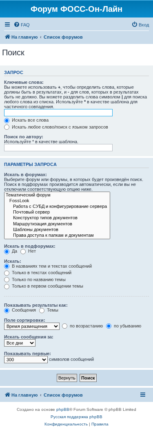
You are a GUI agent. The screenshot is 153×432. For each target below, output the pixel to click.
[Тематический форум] (57, 195)
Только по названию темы (38, 279)
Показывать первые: (27, 353)
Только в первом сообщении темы (47, 286)
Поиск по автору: (23, 136)
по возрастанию (86, 325)
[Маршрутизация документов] (57, 224)
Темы (52, 310)
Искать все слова (30, 120)
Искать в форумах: (25, 174)
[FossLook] (57, 201)
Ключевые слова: (24, 82)
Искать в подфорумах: (29, 246)
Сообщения (23, 310)
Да (14, 251)
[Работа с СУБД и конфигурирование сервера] (57, 206)
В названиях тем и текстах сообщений (51, 266)
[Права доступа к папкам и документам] (57, 235)
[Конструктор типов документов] (57, 218)
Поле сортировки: (24, 320)
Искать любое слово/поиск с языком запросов (59, 126)
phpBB (62, 409)
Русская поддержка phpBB (76, 417)
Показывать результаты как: (36, 305)
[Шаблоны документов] (57, 230)
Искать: (12, 261)
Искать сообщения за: (28, 336)
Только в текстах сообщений (41, 272)
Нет (31, 251)
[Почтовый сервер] (57, 212)
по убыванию (127, 325)
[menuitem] (21, 25)
